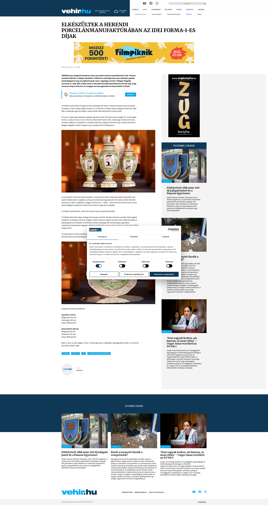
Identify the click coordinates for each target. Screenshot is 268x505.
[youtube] (144, 3)
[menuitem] (135, 9)
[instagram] (157, 3)
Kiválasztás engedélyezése (134, 274)
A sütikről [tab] (165, 236)
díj (83, 354)
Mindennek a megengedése (164, 274)
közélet (65, 354)
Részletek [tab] (134, 236)
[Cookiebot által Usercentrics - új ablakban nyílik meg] (169, 229)
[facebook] (151, 3)
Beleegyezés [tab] (102, 236)
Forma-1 (75, 354)
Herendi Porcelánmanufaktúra (99, 354)
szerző (78, 368)
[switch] (122, 265)
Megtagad (104, 274)
